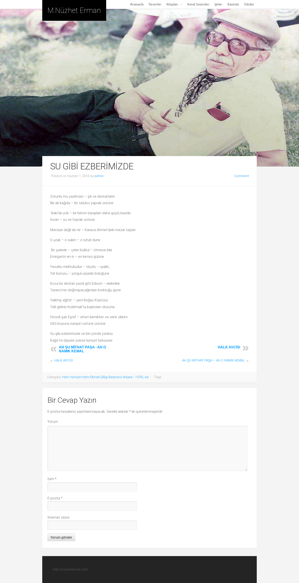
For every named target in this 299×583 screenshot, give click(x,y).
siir (147, 377)
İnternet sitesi (58, 517)
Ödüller (249, 4)
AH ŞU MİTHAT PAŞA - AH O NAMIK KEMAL (82, 349)
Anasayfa (137, 4)
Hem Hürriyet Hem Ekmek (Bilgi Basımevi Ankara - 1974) (102, 377)
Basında (233, 4)
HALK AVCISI (229, 347)
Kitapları (172, 4)
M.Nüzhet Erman (74, 10)
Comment (241, 176)
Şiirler (218, 4)
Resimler (155, 4)
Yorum (52, 421)
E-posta (54, 498)
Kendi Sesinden (198, 4)
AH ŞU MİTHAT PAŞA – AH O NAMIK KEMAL (213, 360)
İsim (51, 479)
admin (99, 176)
